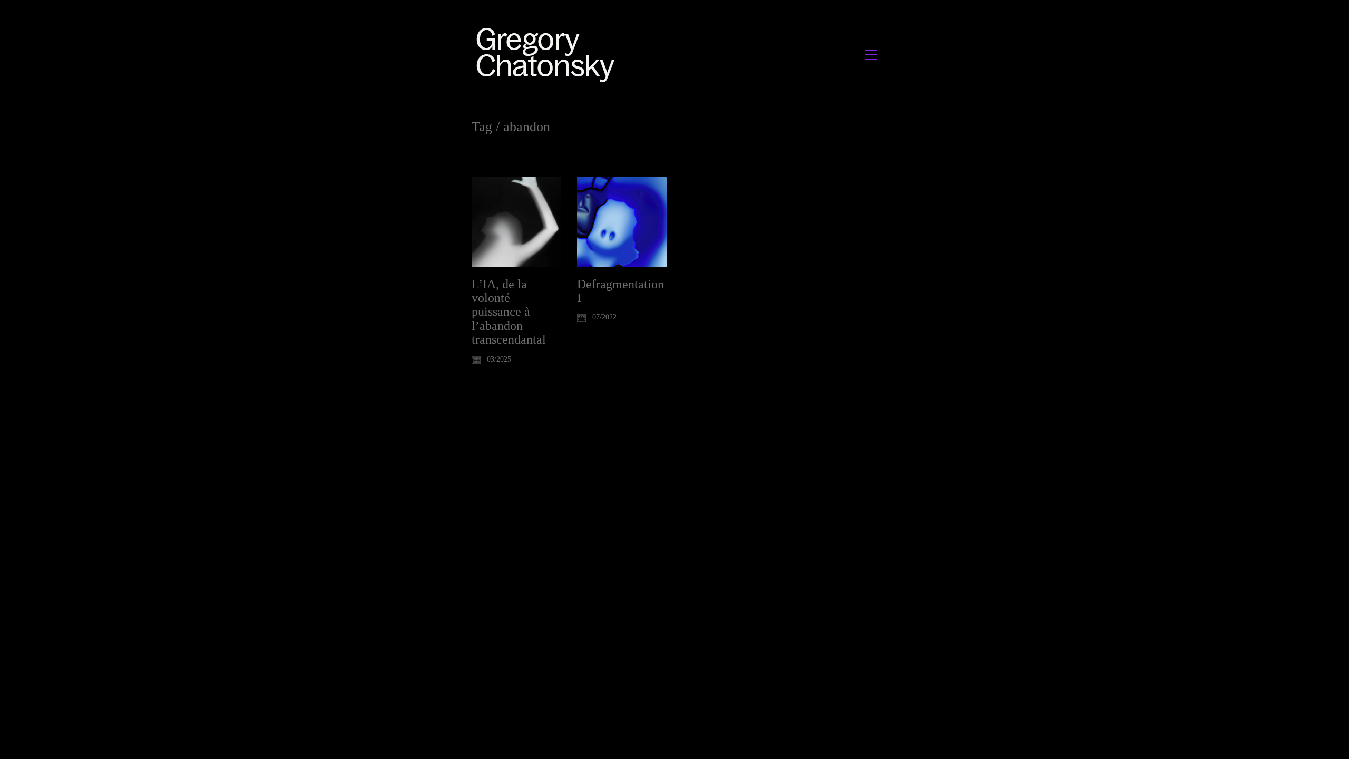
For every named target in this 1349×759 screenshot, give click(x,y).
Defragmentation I (620, 291)
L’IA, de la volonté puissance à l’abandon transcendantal (509, 312)
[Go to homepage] (548, 54)
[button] (871, 54)
